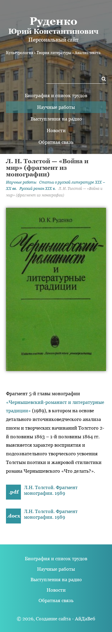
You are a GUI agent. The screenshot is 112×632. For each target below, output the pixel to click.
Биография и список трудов (56, 95)
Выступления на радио (56, 119)
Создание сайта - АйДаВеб (65, 619)
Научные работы (56, 107)
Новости (56, 130)
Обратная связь (56, 142)
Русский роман (37, 189)
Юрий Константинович (53, 25)
